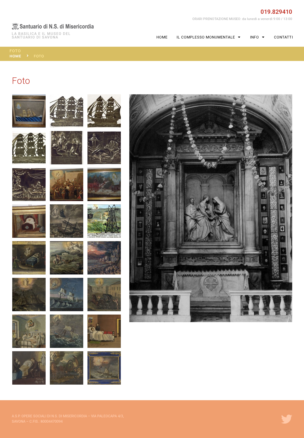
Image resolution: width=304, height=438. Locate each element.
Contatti (283, 37)
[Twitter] (286, 419)
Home (162, 37)
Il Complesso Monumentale (205, 37)
